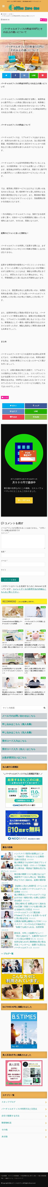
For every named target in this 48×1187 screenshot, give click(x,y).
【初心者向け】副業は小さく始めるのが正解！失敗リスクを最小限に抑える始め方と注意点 (30, 906)
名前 (3, 552)
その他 (5, 397)
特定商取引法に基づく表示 (29, 1175)
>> (7, 953)
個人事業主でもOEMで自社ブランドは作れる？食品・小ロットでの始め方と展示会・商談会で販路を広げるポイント (24, 866)
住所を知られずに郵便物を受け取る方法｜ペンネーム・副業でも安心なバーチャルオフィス (30, 944)
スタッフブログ (8, 1102)
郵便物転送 (6, 1122)
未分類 (5, 1136)
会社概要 (4, 1175)
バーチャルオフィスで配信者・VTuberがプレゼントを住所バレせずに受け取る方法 (30, 915)
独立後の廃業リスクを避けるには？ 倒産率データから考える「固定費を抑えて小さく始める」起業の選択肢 (23, 878)
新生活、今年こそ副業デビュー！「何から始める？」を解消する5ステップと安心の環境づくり (30, 936)
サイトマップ (19, 1178)
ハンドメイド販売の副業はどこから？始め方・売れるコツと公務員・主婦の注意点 (30, 856)
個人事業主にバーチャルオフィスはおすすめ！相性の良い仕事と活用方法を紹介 (30, 897)
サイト (3, 570)
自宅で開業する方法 (10, 1115)
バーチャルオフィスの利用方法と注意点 (19, 1109)
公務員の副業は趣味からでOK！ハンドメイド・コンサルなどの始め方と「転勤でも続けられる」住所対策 (24, 925)
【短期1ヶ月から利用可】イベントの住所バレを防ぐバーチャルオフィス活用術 (30, 889)
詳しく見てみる (24, 500)
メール (4, 561)
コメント (5, 533)
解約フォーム (9, 1178)
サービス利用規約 (14, 1175)
